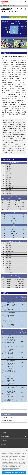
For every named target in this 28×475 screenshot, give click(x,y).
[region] (14, 461)
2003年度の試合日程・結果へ (18, 17)
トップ (4, 411)
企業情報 (3, 432)
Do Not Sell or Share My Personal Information (14, 472)
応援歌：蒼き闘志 (7, 421)
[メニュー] (25, 2)
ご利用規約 (4, 440)
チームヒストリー (7, 417)
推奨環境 (3, 444)
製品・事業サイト (6, 436)
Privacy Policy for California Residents (10, 468)
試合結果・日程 (6, 414)
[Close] (26, 450)
